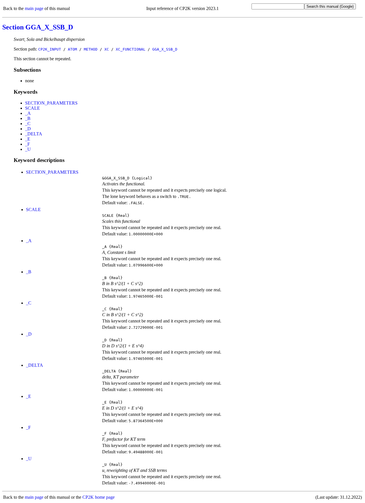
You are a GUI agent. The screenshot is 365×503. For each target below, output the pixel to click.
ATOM (72, 49)
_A (28, 113)
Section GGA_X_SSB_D (37, 27)
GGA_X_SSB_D (164, 49)
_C (28, 123)
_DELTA (33, 133)
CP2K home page (98, 497)
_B (28, 118)
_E (27, 139)
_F (27, 144)
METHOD (91, 49)
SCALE (32, 108)
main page (34, 8)
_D (28, 128)
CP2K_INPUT (49, 49)
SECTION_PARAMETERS (51, 103)
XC (106, 49)
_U (28, 149)
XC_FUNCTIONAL (130, 49)
